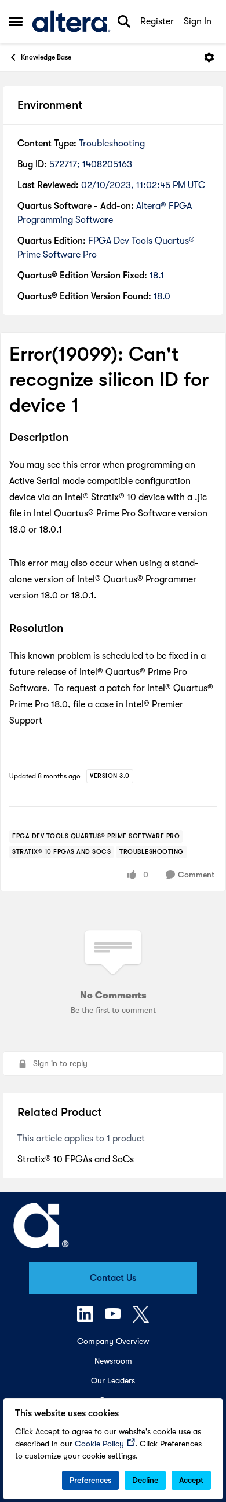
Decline (145, 1480)
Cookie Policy (99, 1443)
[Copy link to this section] (77, 438)
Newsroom (113, 1360)
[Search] (124, 21)
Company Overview (113, 1341)
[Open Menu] (209, 57)
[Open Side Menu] (15, 21)
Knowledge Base (46, 57)
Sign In (198, 21)
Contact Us (113, 1278)
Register (157, 21)
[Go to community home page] (71, 21)
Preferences (90, 1480)
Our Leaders (113, 1380)
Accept (191, 1480)
